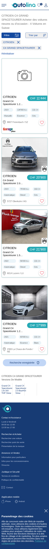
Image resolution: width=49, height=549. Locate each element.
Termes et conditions (10, 476)
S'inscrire (5, 465)
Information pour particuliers (13, 457)
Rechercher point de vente (12, 442)
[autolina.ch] (23, 5)
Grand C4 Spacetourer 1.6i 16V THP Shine (6, 389)
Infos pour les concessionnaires (15, 461)
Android (22, 501)
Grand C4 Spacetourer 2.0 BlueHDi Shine (19, 389)
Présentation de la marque (12, 446)
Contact (9, 487)
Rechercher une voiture (11, 438)
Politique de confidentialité (12, 480)
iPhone (8, 501)
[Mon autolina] (45, 5)
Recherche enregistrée (22, 362)
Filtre (6, 35)
